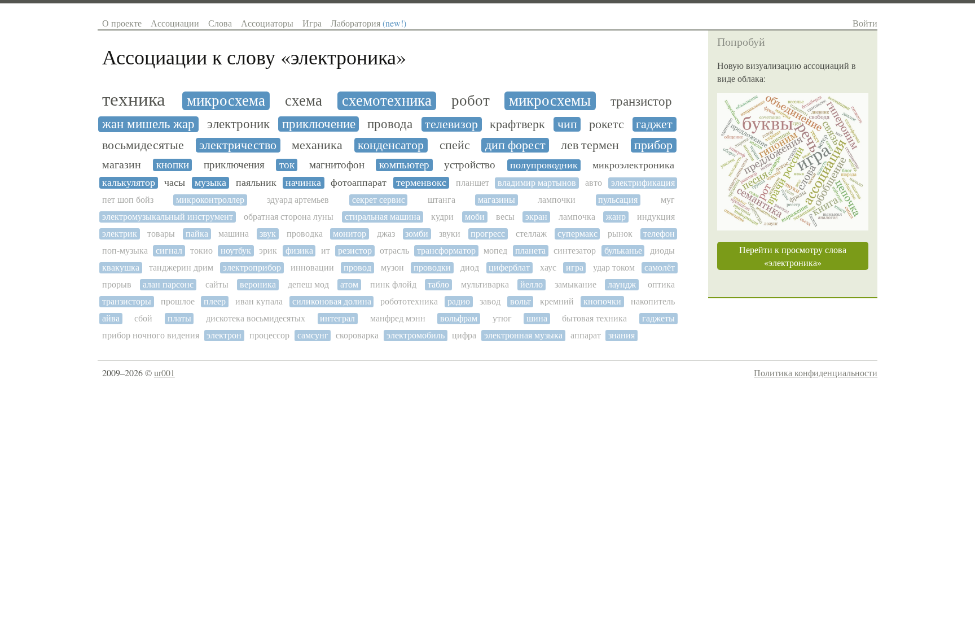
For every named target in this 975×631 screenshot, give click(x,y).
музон (392, 267)
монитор (349, 233)
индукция (656, 216)
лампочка (577, 216)
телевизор (451, 124)
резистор (355, 250)
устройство (469, 165)
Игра (312, 23)
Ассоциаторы (267, 23)
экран (536, 216)
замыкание (575, 284)
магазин (121, 165)
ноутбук (236, 250)
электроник (238, 124)
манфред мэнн (397, 318)
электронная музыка (523, 335)
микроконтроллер (210, 199)
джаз (386, 233)
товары (161, 233)
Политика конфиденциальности (815, 372)
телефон (659, 233)
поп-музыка (125, 250)
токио (201, 250)
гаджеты (658, 318)
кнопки (172, 165)
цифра (464, 335)
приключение (318, 124)
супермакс (577, 233)
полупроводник (544, 165)
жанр (616, 216)
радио (458, 301)
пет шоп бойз (127, 199)
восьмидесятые (143, 145)
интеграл (337, 318)
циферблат (509, 267)
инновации (312, 267)
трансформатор (446, 250)
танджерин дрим (181, 267)
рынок (620, 233)
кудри (442, 216)
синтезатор (575, 250)
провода (389, 124)
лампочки (557, 199)
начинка (303, 183)
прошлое (178, 301)
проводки (432, 267)
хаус (548, 267)
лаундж (622, 284)
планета (530, 250)
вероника (258, 284)
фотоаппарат (359, 183)
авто (593, 182)
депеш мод (308, 284)
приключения (234, 165)
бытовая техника (594, 318)
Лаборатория (368, 23)
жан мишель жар (148, 124)
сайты (217, 284)
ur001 (164, 372)
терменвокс (421, 183)
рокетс (606, 124)
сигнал (169, 250)
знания (621, 335)
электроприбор (252, 267)
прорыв (116, 284)
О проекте (122, 23)
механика (317, 145)
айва (111, 318)
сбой (143, 318)
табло (438, 284)
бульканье (623, 250)
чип (567, 124)
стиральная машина (382, 216)
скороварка (357, 335)
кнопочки (602, 301)
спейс (455, 145)
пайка (197, 233)
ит (325, 250)
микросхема (226, 101)
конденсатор (391, 145)
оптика (661, 284)
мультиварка (485, 284)
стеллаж (531, 233)
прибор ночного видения (150, 335)
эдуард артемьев (298, 199)
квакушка (120, 267)
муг (668, 199)
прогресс (488, 233)
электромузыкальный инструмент (167, 216)
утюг (502, 318)
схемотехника (387, 101)
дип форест (515, 145)
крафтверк (517, 124)
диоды (662, 250)
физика (299, 250)
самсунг (312, 335)
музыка (210, 183)
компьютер (404, 165)
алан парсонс (168, 284)
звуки (449, 233)
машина (233, 233)
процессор (269, 335)
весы (505, 216)
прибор (653, 145)
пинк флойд (393, 284)
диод (469, 267)
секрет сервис (378, 199)
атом (349, 284)
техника (133, 99)
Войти (865, 23)
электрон (224, 335)
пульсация (618, 199)
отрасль (394, 250)
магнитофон (336, 165)
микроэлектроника (633, 165)
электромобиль (416, 335)
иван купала (259, 301)
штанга (441, 199)
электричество (237, 145)
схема (303, 101)
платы (179, 318)
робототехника (409, 301)
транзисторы (126, 301)
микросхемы (550, 101)
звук (268, 233)
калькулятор (128, 183)
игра (574, 267)
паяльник (256, 183)
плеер (215, 301)
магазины (496, 199)
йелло (531, 284)
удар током (614, 267)
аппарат (585, 335)
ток (287, 165)
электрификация (643, 182)
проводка (305, 233)
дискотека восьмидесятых (255, 318)
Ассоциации (175, 23)
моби (475, 216)
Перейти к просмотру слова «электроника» (792, 255)
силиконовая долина (331, 301)
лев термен (590, 145)
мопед (495, 250)
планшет (472, 182)
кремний (557, 301)
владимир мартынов (537, 182)
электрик (119, 233)
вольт (520, 301)
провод (357, 267)
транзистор (641, 102)
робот (470, 101)
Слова (220, 23)
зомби (416, 233)
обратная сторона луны (288, 216)
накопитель (653, 301)
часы (174, 183)
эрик (268, 250)
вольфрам (458, 318)
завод (490, 301)
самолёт (659, 267)
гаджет (654, 124)
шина (536, 318)
